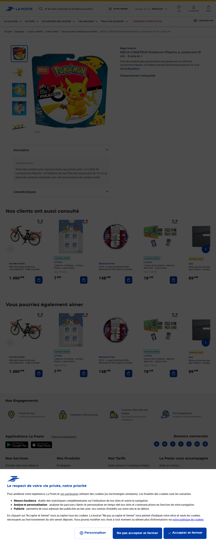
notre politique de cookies (188, 519)
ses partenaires (69, 494)
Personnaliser (95, 532)
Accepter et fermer (187, 532)
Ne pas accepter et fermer (137, 533)
